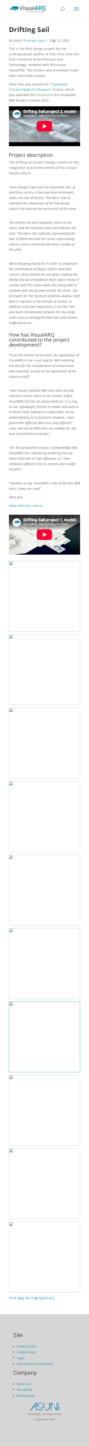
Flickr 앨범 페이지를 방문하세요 (32, 1298)
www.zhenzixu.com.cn (26, 505)
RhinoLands (26, 1395)
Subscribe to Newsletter (35, 1364)
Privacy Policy (27, 1346)
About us (23, 1384)
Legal (21, 1358)
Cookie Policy (26, 1352)
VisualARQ (24, 1390)
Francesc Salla (34, 40)
